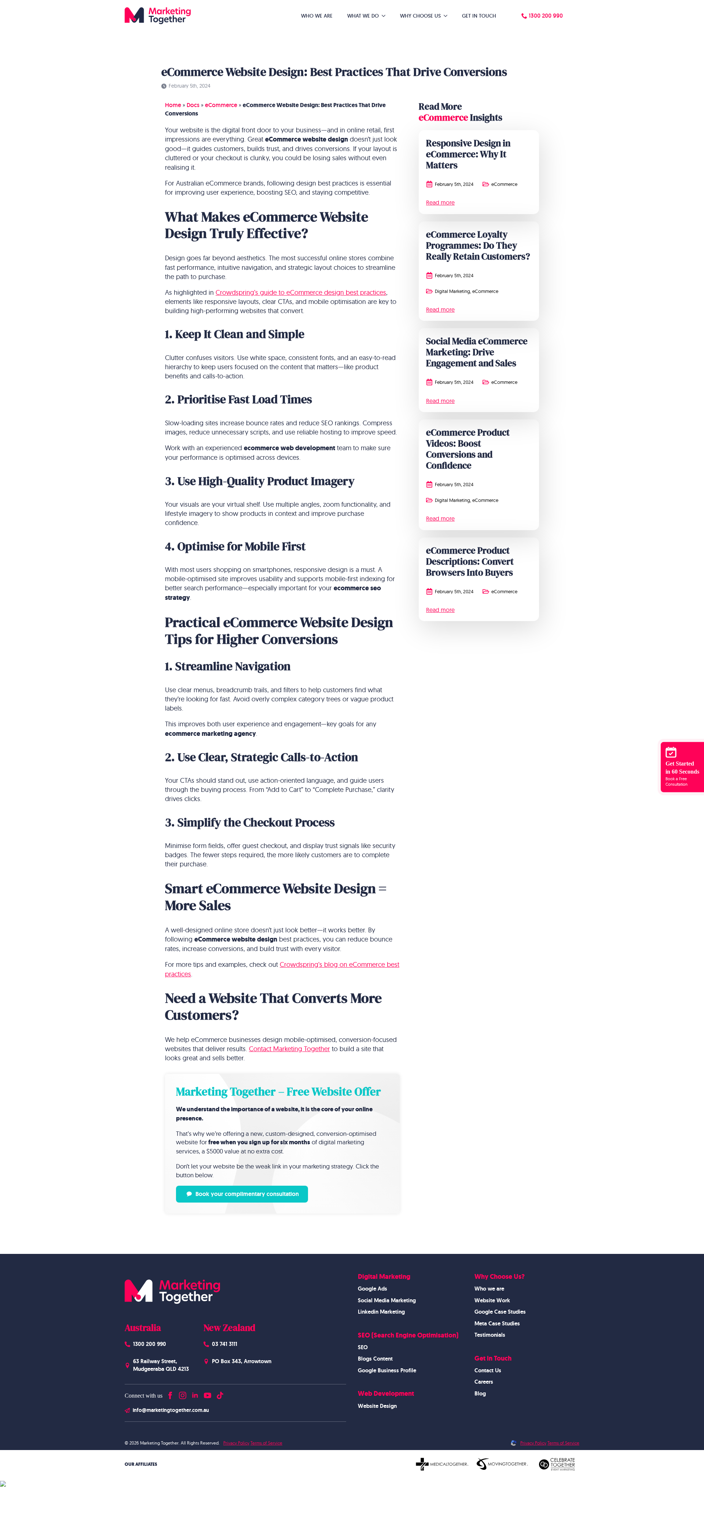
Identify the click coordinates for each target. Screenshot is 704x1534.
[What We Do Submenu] (386, 16)
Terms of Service (266, 1442)
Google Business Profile (387, 1370)
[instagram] (183, 1393)
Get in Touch (479, 15)
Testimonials (489, 1335)
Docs (193, 105)
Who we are (489, 1288)
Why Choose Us (420, 15)
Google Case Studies (500, 1311)
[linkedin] (195, 1393)
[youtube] (207, 1393)
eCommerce (221, 105)
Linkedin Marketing (381, 1311)
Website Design (377, 1405)
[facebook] (170, 1393)
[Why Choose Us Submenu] (448, 16)
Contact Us (487, 1370)
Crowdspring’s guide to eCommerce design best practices (301, 292)
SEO (363, 1347)
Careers (483, 1382)
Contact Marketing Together (289, 1049)
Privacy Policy (236, 1442)
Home (173, 105)
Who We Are (317, 15)
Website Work (492, 1300)
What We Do (363, 15)
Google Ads (372, 1288)
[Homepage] (158, 15)
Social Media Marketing (387, 1300)
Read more (440, 202)
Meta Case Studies (497, 1323)
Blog (480, 1393)
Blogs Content (375, 1358)
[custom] (220, 1393)
